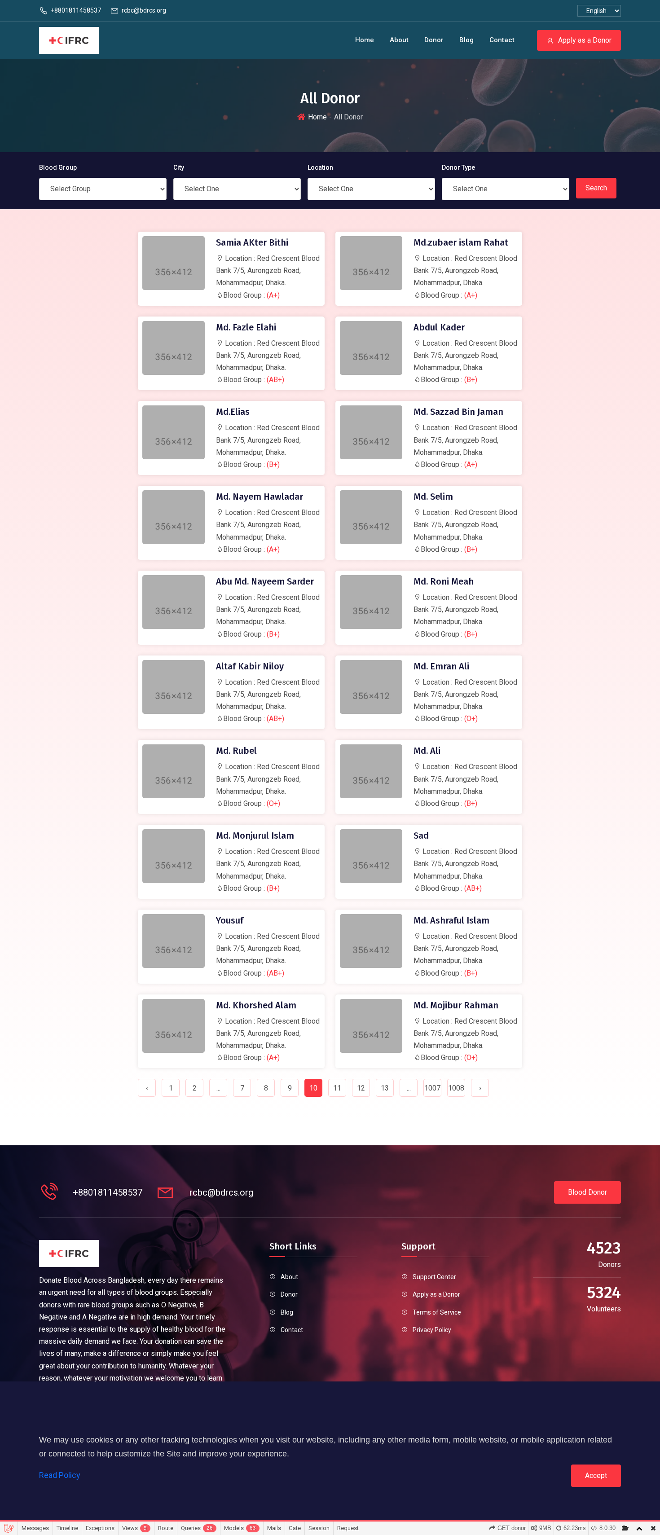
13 (385, 1088)
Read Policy (59, 1475)
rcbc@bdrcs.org (144, 10)
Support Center (434, 1276)
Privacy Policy (432, 1329)
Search (596, 188)
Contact (502, 40)
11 (337, 1088)
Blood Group (58, 167)
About (399, 40)
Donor (434, 40)
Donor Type (458, 167)
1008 (456, 1088)
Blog (466, 40)
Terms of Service (437, 1312)
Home (364, 40)
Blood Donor (587, 1192)
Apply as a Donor (585, 40)
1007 (432, 1088)
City (178, 167)
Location (320, 167)
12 (361, 1088)
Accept (596, 1475)
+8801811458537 (76, 10)
